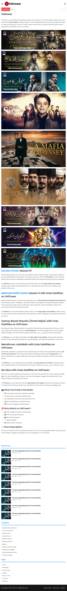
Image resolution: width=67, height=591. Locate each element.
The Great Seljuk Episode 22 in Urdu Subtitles (26, 513)
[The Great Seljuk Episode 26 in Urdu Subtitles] (6, 484)
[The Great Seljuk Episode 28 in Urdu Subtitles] (6, 469)
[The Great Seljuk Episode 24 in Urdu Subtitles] (6, 500)
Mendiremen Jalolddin (8, 549)
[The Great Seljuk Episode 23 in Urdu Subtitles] (6, 508)
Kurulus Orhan (10, 270)
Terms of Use (6, 575)
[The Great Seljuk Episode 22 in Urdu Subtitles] (6, 516)
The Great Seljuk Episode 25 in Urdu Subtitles (26, 490)
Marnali (4, 544)
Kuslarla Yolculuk (7, 538)
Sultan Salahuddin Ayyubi (9, 552)
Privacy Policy (6, 570)
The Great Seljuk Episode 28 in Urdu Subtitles (23, 9)
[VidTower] (13, 3)
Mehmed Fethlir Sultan (15, 293)
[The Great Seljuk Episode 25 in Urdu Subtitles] (6, 492)
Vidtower (4, 581)
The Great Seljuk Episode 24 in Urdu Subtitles (26, 498)
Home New (5, 567)
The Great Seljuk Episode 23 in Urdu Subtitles (26, 506)
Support (4, 573)
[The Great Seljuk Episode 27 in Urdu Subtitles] (6, 477)
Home (4, 564)
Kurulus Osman (6, 536)
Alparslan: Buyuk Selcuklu (9, 528)
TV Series (5, 578)
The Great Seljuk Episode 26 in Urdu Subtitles (26, 482)
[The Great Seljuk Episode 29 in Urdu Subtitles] (6, 461)
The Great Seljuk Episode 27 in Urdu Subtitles (26, 474)
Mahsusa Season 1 (7, 541)
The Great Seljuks (7, 555)
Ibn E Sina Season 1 (7, 530)
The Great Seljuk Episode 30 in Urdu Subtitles (26, 451)
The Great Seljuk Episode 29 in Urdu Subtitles (26, 459)
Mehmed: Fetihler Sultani (9, 547)
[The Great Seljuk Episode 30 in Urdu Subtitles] (6, 453)
